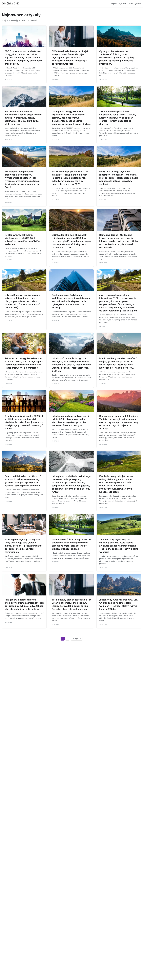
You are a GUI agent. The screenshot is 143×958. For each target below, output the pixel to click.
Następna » (77, 639)
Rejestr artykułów (118, 3)
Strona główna (135, 3)
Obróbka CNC (11, 3)
